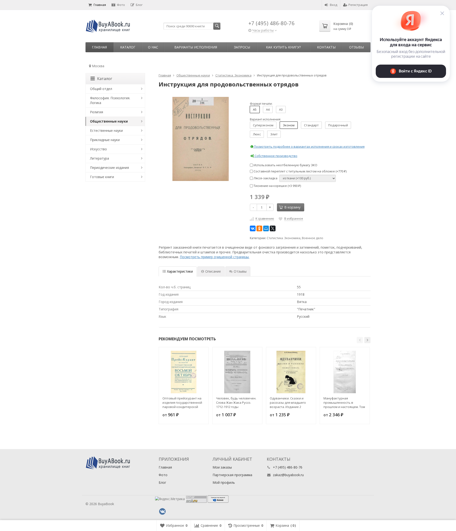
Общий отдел (101, 88)
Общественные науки (109, 121)
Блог (139, 5)
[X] (273, 228)
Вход (333, 5)
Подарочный (338, 125)
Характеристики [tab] (180, 271)
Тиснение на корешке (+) (277, 186)
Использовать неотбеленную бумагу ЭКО (285, 165)
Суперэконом (263, 125)
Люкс (257, 134)
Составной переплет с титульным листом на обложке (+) (300, 171)
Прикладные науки (105, 139)
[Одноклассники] (259, 228)
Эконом (288, 125)
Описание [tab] (213, 271)
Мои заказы (222, 467)
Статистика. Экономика (283, 238)
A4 (268, 109)
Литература (99, 158)
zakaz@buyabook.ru (288, 475)
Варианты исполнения (195, 47)
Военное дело (312, 238)
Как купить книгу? (283, 47)
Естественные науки (106, 130)
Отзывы (356, 47)
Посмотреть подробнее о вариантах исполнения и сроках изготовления (309, 146)
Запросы (242, 47)
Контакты (326, 47)
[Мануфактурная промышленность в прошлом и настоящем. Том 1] (344, 372)
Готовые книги (102, 177)
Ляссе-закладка (265, 178)
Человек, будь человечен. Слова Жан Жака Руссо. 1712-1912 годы (236, 402)
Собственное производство (275, 156)
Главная (100, 5)
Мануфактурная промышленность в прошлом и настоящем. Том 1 (344, 402)
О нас (153, 47)
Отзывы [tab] (240, 271)
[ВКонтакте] (253, 228)
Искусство (98, 149)
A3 (281, 109)
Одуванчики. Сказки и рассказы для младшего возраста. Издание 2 (288, 402)
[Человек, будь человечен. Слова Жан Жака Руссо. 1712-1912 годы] (237, 372)
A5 (254, 109)
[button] (360, 340)
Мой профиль (224, 482)
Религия (96, 112)
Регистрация (358, 5)
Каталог (127, 47)
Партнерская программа (232, 475)
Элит (274, 134)
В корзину (292, 207)
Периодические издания (109, 167)
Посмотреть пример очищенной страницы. (214, 257)
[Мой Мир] (266, 228)
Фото (121, 5)
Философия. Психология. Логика (110, 100)
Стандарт (311, 125)
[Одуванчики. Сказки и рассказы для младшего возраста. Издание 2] (291, 372)
